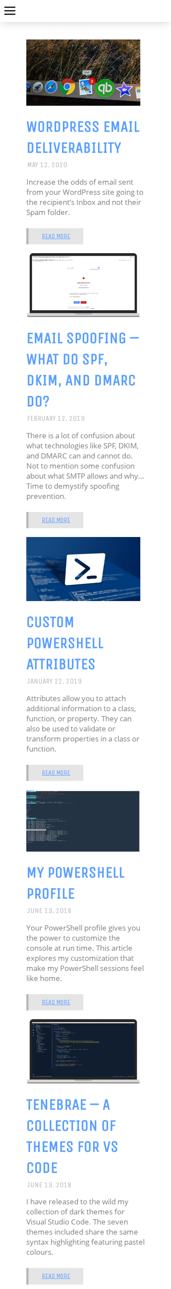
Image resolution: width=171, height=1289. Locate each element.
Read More (56, 236)
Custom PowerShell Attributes (64, 642)
